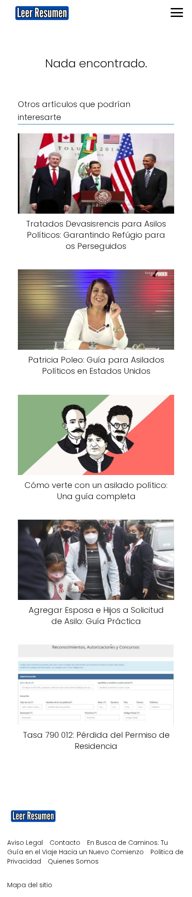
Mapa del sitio (29, 884)
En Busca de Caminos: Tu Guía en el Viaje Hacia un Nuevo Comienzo (87, 847)
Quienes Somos (73, 861)
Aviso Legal (25, 842)
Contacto (65, 842)
